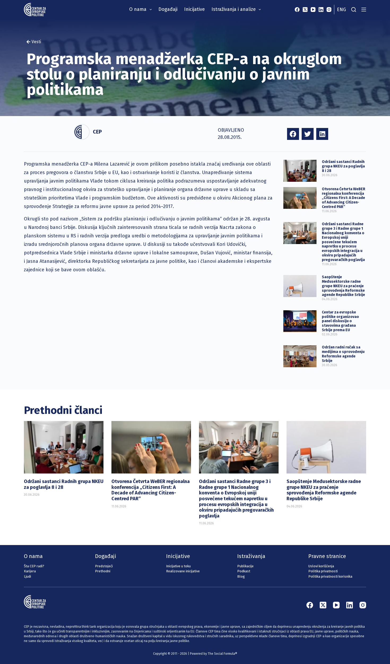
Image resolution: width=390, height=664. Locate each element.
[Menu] (363, 9)
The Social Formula (221, 654)
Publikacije (245, 566)
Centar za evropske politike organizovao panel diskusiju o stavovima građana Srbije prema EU (340, 321)
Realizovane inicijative (183, 571)
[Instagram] (329, 9)
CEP (97, 132)
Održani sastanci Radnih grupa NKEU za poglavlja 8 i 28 (343, 166)
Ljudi (27, 576)
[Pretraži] (353, 9)
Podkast (243, 571)
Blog (241, 576)
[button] (293, 134)
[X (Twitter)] (305, 9)
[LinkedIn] (321, 9)
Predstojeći (104, 566)
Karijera (30, 571)
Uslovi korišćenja (321, 566)
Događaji (167, 9)
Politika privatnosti (323, 571)
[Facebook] (297, 9)
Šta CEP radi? (34, 566)
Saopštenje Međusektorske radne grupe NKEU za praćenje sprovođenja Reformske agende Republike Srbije (343, 286)
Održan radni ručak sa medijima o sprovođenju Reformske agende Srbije (343, 354)
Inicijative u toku (178, 566)
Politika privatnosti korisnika (330, 576)
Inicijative (194, 9)
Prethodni (102, 571)
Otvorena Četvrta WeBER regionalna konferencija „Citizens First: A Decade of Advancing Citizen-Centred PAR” (343, 198)
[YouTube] (313, 9)
